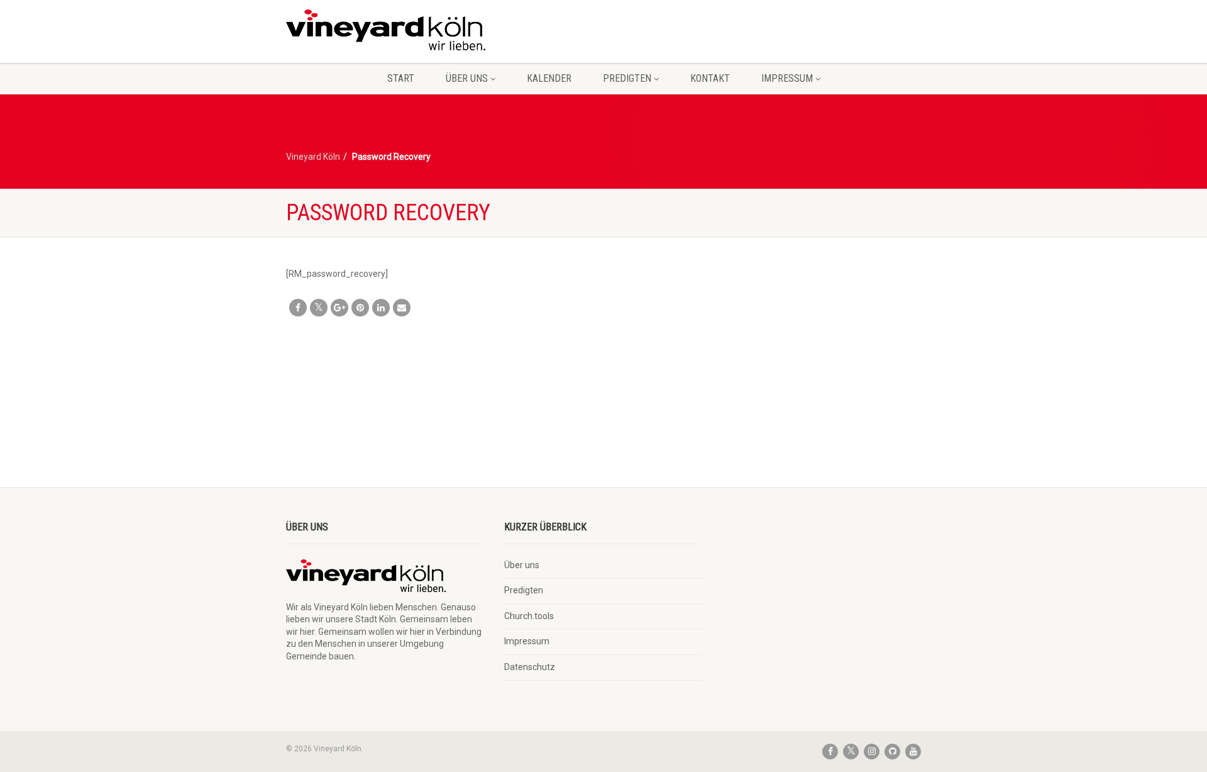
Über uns (467, 78)
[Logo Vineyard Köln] (385, 29)
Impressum (787, 78)
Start (400, 78)
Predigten (627, 78)
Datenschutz (529, 667)
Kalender (549, 78)
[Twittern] (319, 307)
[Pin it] (360, 307)
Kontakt (710, 78)
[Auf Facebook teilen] (298, 307)
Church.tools (529, 616)
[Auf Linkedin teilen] (381, 307)
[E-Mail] (402, 307)
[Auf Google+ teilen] (339, 307)
